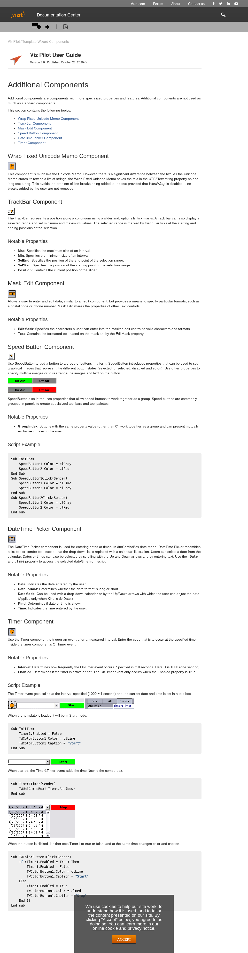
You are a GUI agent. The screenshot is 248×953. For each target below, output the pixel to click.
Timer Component (32, 143)
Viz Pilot (14, 41)
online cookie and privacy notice (123, 928)
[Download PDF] (65, 27)
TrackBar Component (34, 123)
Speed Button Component (38, 133)
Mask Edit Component (35, 128)
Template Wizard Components (45, 41)
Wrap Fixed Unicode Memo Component (48, 118)
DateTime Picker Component (40, 138)
